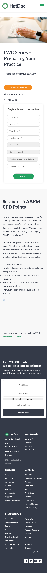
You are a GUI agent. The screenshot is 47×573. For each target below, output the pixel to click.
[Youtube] (36, 561)
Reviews (28, 548)
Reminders (9, 530)
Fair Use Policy (31, 507)
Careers (28, 482)
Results (8, 533)
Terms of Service (31, 504)
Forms (7, 526)
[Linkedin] (40, 561)
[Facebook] (26, 561)
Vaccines (28, 537)
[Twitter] (31, 561)
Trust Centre (30, 493)
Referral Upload (31, 552)
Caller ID (28, 533)
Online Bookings (12, 522)
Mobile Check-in (12, 544)
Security (28, 489)
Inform (27, 541)
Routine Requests (32, 530)
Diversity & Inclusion (33, 478)
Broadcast (29, 544)
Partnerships (30, 486)
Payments (29, 519)
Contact (28, 497)
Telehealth (9, 548)
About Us (28, 475)
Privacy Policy (30, 500)
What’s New (10, 519)
